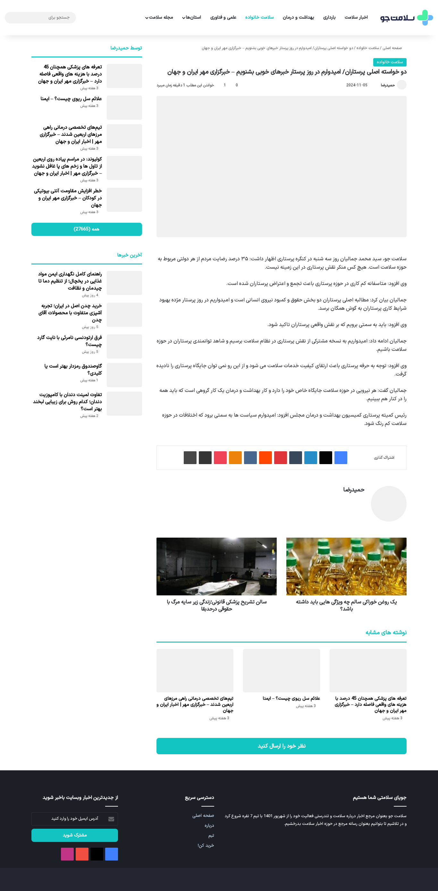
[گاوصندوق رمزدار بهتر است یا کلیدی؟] (124, 375)
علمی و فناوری (223, 17)
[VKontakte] (250, 457)
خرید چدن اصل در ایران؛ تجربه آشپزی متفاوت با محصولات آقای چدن (70, 313)
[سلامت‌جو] (406, 18)
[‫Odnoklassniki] (235, 457)
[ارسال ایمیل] (378, 85)
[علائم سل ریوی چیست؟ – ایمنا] (281, 670)
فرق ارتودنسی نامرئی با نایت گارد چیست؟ (69, 341)
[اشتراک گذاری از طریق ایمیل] (205, 457)
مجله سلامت (161, 17)
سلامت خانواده (259, 17)
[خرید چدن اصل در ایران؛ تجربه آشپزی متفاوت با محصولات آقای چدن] (124, 315)
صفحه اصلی (393, 48)
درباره (209, 825)
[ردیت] (265, 457)
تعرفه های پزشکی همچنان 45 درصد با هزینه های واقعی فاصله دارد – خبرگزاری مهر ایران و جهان (371, 704)
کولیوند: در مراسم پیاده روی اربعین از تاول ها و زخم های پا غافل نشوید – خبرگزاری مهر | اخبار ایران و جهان (67, 166)
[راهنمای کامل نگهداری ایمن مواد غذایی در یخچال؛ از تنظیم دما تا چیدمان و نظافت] (124, 283)
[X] (325, 457)
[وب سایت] (361, 501)
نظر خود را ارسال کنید (282, 746)
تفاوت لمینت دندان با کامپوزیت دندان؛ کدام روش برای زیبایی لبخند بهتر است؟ (67, 402)
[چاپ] (190, 457)
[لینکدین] (310, 457)
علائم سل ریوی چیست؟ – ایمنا (291, 698)
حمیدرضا (388, 85)
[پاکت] (220, 457)
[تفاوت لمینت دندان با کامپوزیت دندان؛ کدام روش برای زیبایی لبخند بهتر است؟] (124, 404)
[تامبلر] (295, 457)
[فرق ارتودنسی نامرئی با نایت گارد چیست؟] (124, 346)
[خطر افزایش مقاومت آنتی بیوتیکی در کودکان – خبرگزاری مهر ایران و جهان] (124, 200)
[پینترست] (280, 457)
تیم (211, 835)
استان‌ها (193, 17)
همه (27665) (86, 229)
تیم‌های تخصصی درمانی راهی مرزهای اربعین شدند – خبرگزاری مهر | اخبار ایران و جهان (194, 704)
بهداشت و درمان (298, 17)
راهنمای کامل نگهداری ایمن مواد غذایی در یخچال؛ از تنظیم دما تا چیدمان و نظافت (70, 281)
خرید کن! (206, 845)
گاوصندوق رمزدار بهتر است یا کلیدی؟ (73, 370)
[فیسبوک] (340, 457)
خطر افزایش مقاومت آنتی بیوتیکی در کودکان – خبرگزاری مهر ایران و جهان (68, 198)
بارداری (329, 17)
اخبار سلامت (356, 17)
